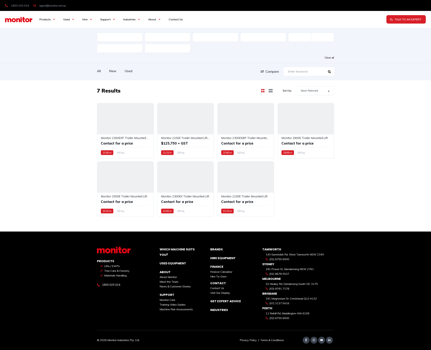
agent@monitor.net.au (52, 5)
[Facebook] (306, 340)
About (152, 19)
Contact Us (176, 19)
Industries (129, 19)
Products (45, 19)
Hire (85, 19)
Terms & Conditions (272, 340)
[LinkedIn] (329, 340)
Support (105, 19)
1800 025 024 (19, 5)
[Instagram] (313, 340)
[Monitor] (18, 19)
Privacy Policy (248, 340)
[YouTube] (321, 340)
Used (66, 19)
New (112, 71)
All (99, 71)
